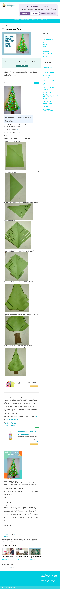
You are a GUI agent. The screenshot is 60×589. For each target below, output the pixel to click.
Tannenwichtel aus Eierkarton (11, 420)
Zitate (44, 113)
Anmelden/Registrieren (47, 67)
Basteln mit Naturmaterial (48, 47)
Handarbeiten (16, 19)
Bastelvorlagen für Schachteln (49, 54)
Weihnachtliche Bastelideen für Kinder (16, 532)
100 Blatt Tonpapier (22, 379)
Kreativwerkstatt (25, 19)
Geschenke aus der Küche (50, 91)
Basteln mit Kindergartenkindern (19, 534)
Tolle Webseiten (53, 112)
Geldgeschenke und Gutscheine (48, 88)
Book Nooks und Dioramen (48, 78)
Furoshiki (45, 86)
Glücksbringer (46, 100)
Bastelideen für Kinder (8, 534)
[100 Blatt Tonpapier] (10, 384)
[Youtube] (53, 0)
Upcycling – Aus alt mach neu (49, 49)
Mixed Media (46, 106)
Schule (44, 46)
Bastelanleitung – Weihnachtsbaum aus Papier (13, 118)
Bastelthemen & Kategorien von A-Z (28, 574)
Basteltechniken (46, 75)
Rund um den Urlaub (48, 110)
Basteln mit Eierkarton (48, 72)
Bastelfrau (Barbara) (8, 527)
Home (4, 19)
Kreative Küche (43, 19)
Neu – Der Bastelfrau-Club (48, 39)
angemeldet (8, 567)
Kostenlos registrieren (25, 13)
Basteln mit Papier (7, 536)
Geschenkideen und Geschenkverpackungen (51, 94)
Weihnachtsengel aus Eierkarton (11, 419)
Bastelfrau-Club (49, 22)
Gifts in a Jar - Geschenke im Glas (50, 97)
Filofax (44, 83)
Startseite (4, 25)
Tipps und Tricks (7, 120)
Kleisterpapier (50, 103)
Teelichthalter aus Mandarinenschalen (12, 423)
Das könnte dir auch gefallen (9, 121)
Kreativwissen (35, 19)
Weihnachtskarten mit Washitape (11, 422)
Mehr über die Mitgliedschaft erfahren (48, 13)
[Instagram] (56, 0)
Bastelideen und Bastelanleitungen (10, 529)
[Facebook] (51, 0)
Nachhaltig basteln (47, 107)
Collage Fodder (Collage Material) (49, 81)
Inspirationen (47, 102)
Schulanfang (45, 42)
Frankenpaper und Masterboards (49, 84)
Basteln (8, 19)
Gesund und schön (20, 22)
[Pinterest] (54, 0)
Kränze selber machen (49, 105)
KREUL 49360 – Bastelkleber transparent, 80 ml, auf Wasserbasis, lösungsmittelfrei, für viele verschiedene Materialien (28, 433)
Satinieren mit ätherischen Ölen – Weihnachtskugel (35, 557)
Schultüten (45, 44)
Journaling (53, 101)
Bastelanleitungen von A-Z (7, 574)
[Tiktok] (57, 0)
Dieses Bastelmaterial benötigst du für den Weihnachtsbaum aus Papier (18, 117)
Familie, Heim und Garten (8, 22)
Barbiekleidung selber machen (49, 51)
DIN (17, 129)
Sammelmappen (46, 112)
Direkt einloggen (35, 13)
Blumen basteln (47, 77)
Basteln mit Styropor (48, 74)
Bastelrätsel (45, 56)
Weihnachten (6, 532)
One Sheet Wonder (46, 109)
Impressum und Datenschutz (37, 22)
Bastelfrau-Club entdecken (22, 65)
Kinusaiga (45, 40)
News (28, 22)
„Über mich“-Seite (18, 523)
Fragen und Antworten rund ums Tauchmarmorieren (22, 557)
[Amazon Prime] (36, 441)
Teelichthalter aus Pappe (10, 425)
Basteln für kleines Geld (47, 53)
